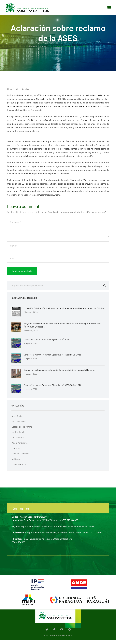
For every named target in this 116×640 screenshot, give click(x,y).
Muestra (15, 448)
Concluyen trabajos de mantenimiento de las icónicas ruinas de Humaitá (59, 369)
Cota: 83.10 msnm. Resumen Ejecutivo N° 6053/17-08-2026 (52, 354)
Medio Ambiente (19, 442)
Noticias (42, 46)
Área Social (16, 416)
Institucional (17, 432)
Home (32, 46)
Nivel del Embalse (20, 453)
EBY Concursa (18, 421)
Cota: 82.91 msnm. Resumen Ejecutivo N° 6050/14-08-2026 (52, 385)
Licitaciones (17, 437)
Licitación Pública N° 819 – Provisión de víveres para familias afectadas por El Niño (64, 308)
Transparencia (18, 464)
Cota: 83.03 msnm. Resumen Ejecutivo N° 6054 (46, 339)
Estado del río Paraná (21, 426)
